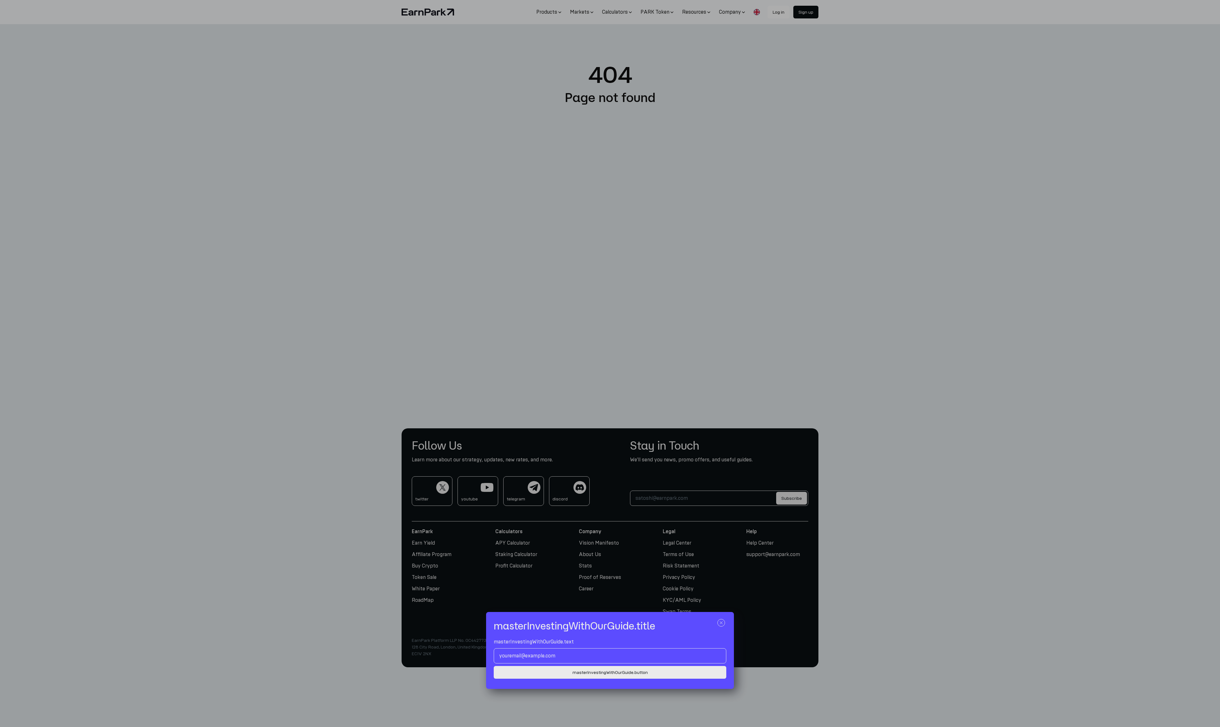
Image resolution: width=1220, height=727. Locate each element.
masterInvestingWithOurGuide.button (610, 672)
